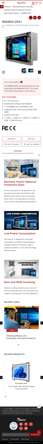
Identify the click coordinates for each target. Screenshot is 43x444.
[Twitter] (31, 424)
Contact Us (5, 439)
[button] (39, 432)
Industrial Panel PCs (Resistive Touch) (17, 10)
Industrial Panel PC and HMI (23, 7)
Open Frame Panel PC (11, 13)
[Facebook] (26, 424)
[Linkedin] (21, 424)
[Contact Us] (35, 17)
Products (7, 7)
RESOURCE (31, 139)
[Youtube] (26, 428)
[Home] (2, 7)
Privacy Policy (15, 439)
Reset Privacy (25, 439)
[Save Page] (31, 17)
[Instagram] (21, 428)
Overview (18, 151)
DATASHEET (12, 139)
